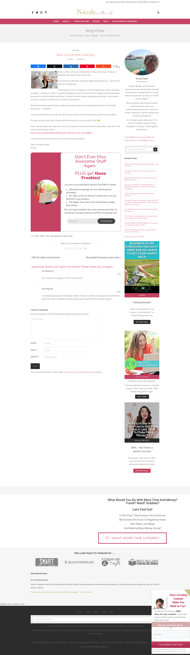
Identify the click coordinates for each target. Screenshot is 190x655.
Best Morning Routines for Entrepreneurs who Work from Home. (141, 179)
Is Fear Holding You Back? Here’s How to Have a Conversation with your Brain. (141, 224)
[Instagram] (41, 12)
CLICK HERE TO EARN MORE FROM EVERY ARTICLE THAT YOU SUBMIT (61, 132)
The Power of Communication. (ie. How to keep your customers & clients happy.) (141, 217)
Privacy (56, 642)
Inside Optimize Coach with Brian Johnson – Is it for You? (142, 165)
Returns (64, 642)
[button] (158, 12)
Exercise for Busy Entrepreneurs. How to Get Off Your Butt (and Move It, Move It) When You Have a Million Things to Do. (141, 203)
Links (128, 642)
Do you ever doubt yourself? (134, 237)
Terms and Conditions (41, 642)
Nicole (71, 59)
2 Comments (80, 59)
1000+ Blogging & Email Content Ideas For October (139, 195)
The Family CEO (48, 271)
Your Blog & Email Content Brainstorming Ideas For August (141, 210)
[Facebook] (33, 12)
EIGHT (43, 236)
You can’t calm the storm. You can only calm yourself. (140, 172)
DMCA (121, 642)
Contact (87, 611)
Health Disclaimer (109, 642)
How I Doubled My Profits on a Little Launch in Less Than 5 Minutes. (141, 231)
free (48, 236)
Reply (119, 274)
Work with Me (81, 21)
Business (75, 50)
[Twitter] (37, 12)
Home (56, 21)
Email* (34, 350)
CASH (37, 236)
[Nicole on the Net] (95, 11)
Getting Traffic (68, 236)
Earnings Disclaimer (140, 642)
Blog (106, 21)
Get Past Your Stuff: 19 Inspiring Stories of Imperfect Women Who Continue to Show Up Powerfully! (140, 187)
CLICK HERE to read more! (148, 2)
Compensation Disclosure (89, 642)
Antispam (73, 642)
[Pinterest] (46, 12)
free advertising (56, 236)
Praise (96, 21)
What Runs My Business (124, 21)
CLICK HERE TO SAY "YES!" (171, 644)
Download (106, 221)
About (66, 21)
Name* (34, 343)
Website (34, 356)
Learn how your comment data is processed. (83, 372)
